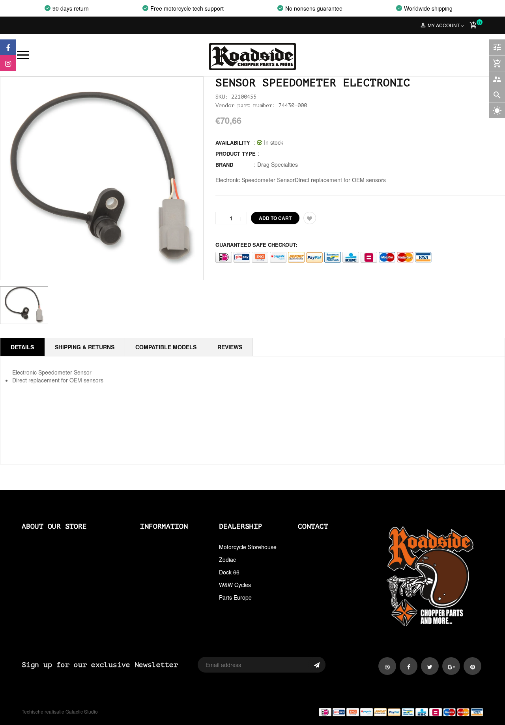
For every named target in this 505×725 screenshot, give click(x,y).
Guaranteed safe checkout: (256, 244)
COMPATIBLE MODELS (165, 347)
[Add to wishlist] (309, 218)
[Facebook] (8, 47)
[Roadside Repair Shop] (370, 711)
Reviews (229, 347)
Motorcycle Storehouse (248, 547)
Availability (232, 142)
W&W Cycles (235, 585)
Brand (224, 164)
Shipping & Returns (84, 347)
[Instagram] (8, 63)
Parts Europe (235, 597)
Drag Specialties (277, 164)
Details (22, 347)
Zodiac (227, 559)
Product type (235, 153)
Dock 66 (229, 572)
